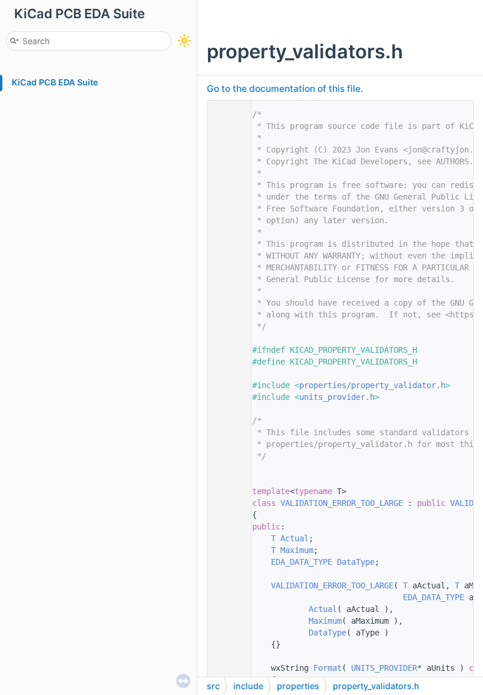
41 (226, 585)
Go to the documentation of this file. (285, 88)
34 (226, 503)
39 (226, 562)
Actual (294, 538)
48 (226, 668)
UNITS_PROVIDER (384, 668)
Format (327, 668)
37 (226, 538)
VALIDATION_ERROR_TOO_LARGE (341, 503)
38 (226, 550)
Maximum (296, 550)
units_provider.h (337, 397)
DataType (356, 562)
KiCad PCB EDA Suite (55, 82)
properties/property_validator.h (372, 385)
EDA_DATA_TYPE (301, 562)
